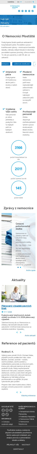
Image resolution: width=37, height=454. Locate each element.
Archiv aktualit (30, 335)
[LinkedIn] (29, 16)
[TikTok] (33, 16)
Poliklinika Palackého (27, 417)
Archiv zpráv (31, 270)
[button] (18, 267)
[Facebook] (19, 16)
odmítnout (18, 449)
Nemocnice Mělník (27, 419)
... (23, 329)
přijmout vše (13, 445)
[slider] (18, 22)
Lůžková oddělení (22, 64)
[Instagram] (22, 16)
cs (18, 2)
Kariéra (11, 2)
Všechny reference (28, 396)
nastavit (26, 445)
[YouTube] (26, 16)
